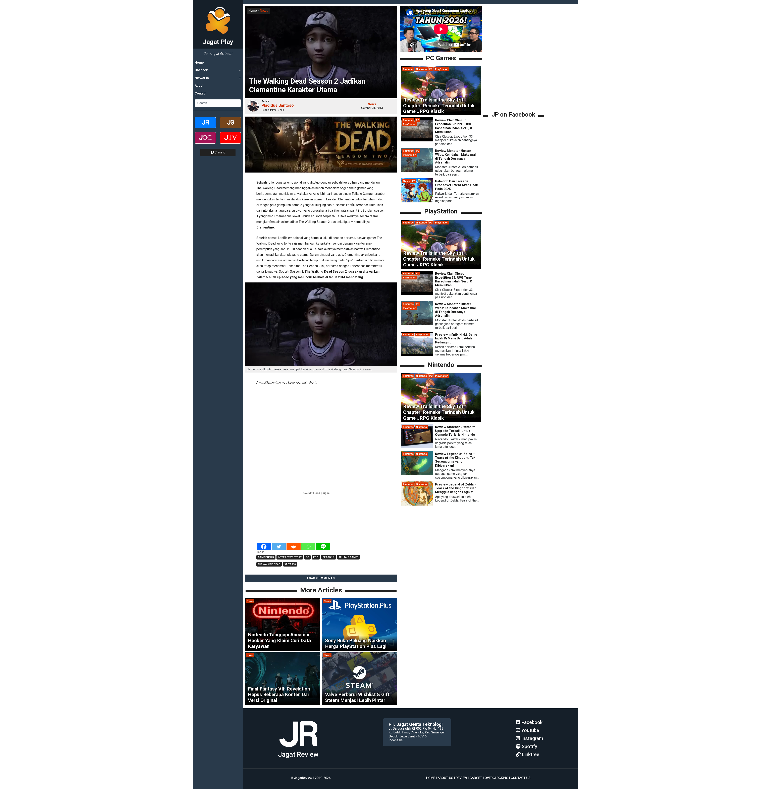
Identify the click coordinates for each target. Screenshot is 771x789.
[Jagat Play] (298, 748)
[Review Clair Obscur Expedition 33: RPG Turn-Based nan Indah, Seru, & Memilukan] (417, 140)
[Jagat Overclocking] (205, 141)
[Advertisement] (321, 416)
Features (408, 69)
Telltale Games (348, 557)
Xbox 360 (290, 564)
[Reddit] (294, 546)
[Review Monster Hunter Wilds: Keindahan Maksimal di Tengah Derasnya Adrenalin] (417, 171)
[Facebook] (264, 546)
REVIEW (461, 778)
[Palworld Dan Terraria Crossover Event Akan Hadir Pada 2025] (417, 201)
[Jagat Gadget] (230, 126)
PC (431, 69)
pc (307, 557)
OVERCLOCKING (496, 778)
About (199, 85)
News (264, 10)
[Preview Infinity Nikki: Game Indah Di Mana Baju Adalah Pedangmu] (417, 354)
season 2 (329, 557)
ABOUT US (445, 778)
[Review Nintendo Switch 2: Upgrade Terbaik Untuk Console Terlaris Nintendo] (417, 447)
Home (199, 62)
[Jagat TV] (230, 141)
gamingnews (266, 557)
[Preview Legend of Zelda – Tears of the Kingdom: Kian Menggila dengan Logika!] (417, 504)
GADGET (476, 778)
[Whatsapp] (308, 546)
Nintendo (421, 69)
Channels (202, 70)
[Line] (323, 546)
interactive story (290, 557)
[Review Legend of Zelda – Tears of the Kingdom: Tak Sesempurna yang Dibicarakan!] (417, 474)
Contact (200, 93)
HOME (430, 778)
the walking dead (269, 564)
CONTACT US (520, 778)
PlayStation (441, 69)
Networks (202, 78)
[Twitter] (279, 546)
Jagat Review (298, 754)
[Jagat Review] (205, 126)
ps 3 (315, 557)
